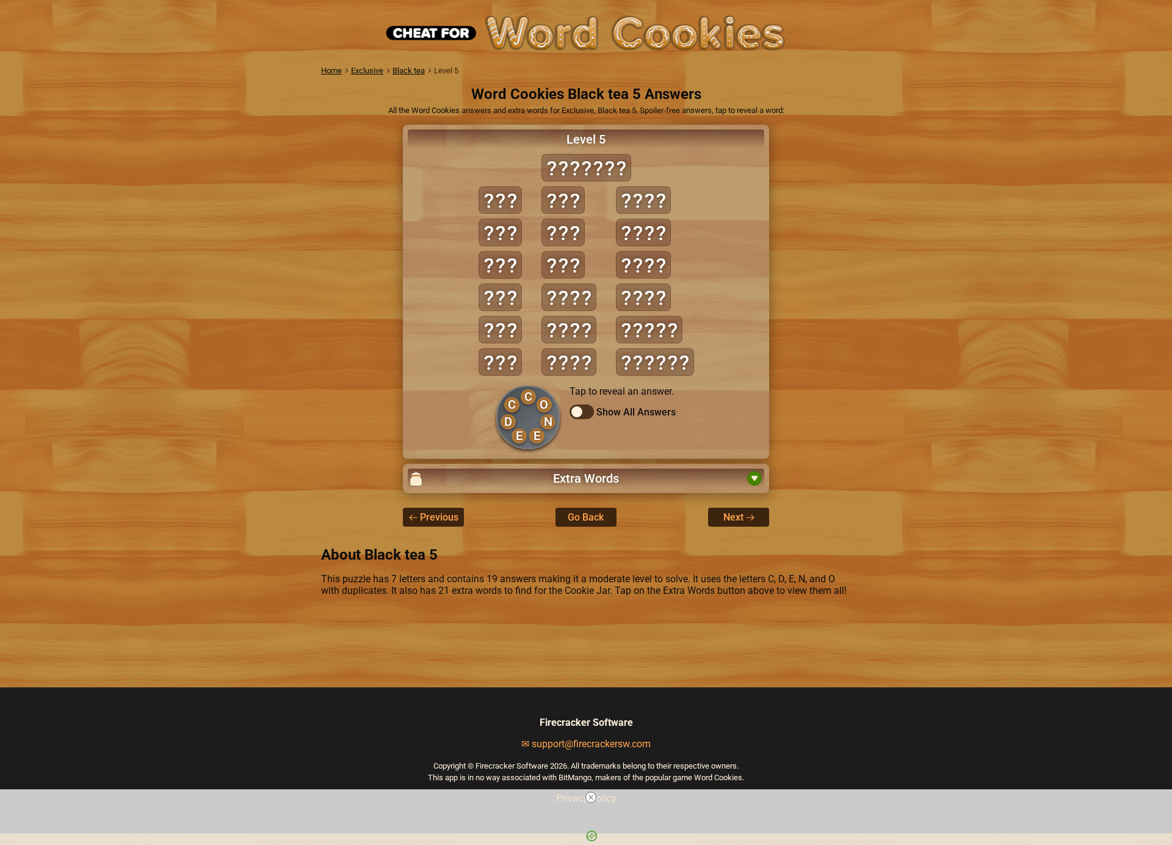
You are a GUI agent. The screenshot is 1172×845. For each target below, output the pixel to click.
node (643, 265)
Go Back (586, 517)
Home (331, 70)
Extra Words (586, 478)
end (500, 329)
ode (563, 232)
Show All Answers (636, 412)
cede (569, 297)
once (643, 297)
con (500, 232)
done (643, 200)
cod (500, 200)
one (563, 265)
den (500, 265)
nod (563, 200)
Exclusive (367, 70)
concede (586, 168)
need (643, 232)
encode (655, 362)
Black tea (408, 70)
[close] (590, 797)
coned (649, 329)
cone (569, 362)
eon (500, 362)
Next (733, 517)
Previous (439, 517)
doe (500, 297)
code (569, 329)
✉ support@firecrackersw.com (586, 744)
